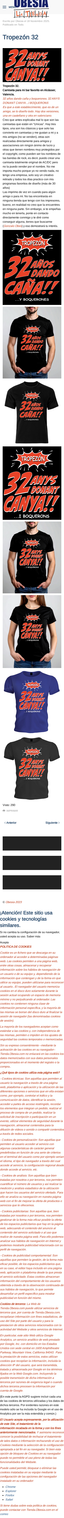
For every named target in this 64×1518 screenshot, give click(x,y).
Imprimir (12, 810)
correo (4, 1514)
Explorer (10, 1491)
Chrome (10, 1486)
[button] (9, 7)
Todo (20, 24)
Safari (9, 1499)
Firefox (9, 1495)
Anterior (11, 822)
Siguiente (52, 822)
